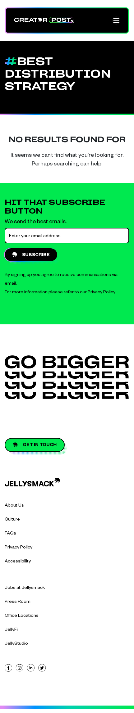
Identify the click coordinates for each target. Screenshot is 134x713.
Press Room (17, 602)
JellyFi (11, 630)
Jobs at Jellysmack (25, 588)
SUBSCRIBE (36, 255)
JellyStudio (16, 644)
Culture (12, 519)
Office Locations (22, 616)
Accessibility (18, 561)
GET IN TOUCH (40, 445)
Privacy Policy (101, 292)
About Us (14, 505)
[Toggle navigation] (116, 20)
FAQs (10, 533)
